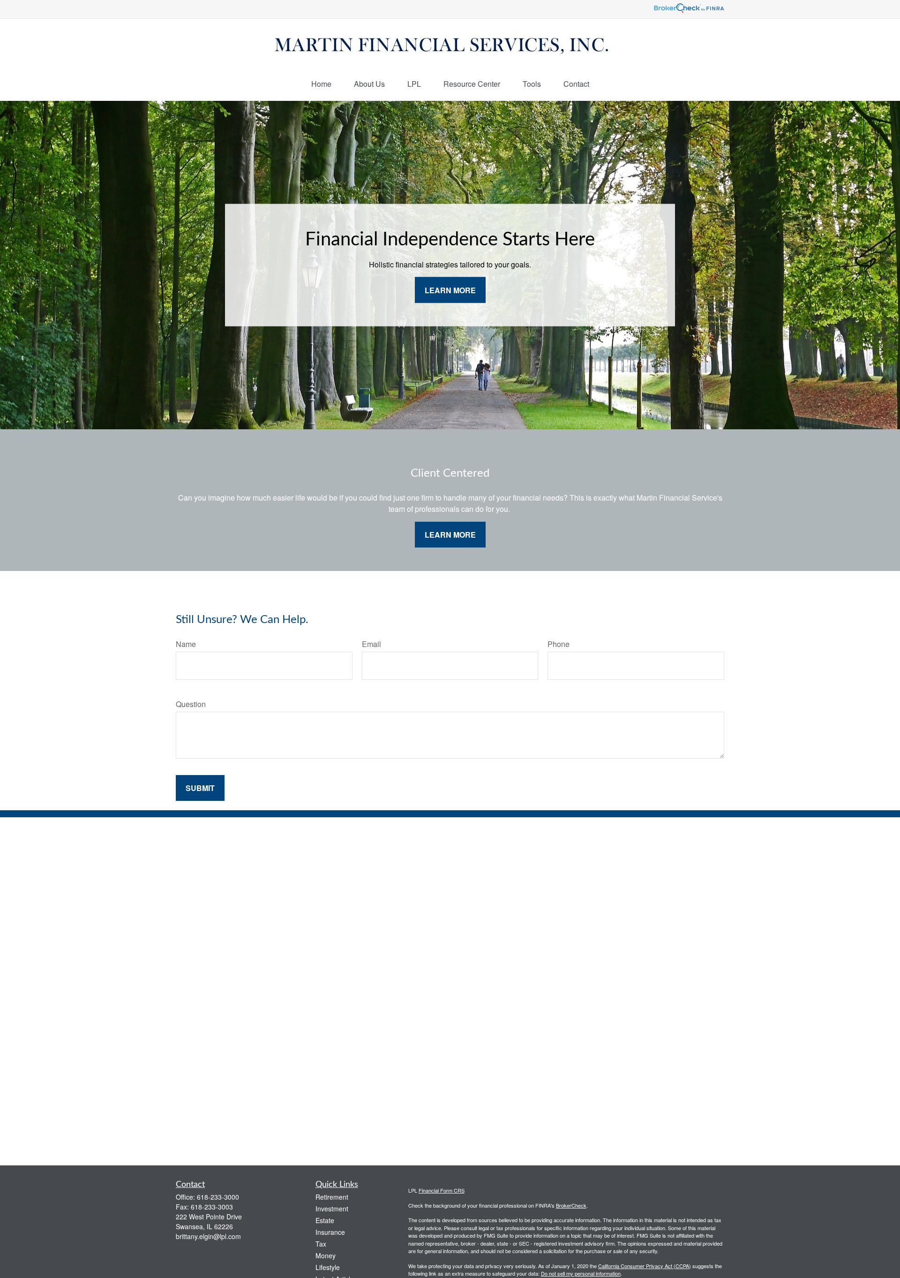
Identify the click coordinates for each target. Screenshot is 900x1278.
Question (191, 704)
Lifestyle (327, 1267)
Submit (200, 788)
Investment (331, 1208)
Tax (320, 1243)
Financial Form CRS (442, 1190)
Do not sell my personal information (581, 1273)
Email (371, 644)
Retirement (331, 1197)
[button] (321, 84)
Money (325, 1255)
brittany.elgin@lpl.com (208, 1236)
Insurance (330, 1232)
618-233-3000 (218, 1197)
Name (186, 644)
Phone (559, 644)
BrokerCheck (571, 1205)
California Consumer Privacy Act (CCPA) (644, 1266)
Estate (324, 1220)
